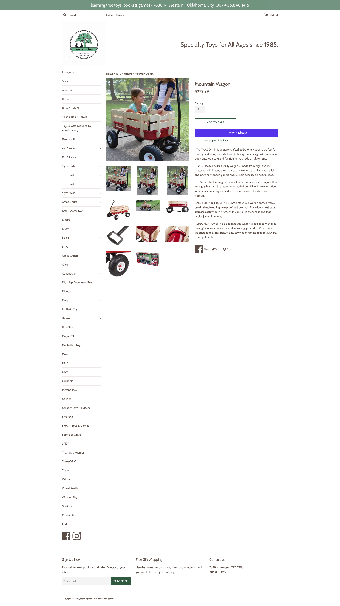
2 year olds (81, 166)
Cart (64, 524)
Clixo (65, 264)
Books (81, 237)
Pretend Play (69, 390)
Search (66, 81)
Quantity (199, 103)
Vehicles (67, 479)
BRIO (65, 246)
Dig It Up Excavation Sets (77, 282)
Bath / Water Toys (72, 211)
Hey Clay (67, 327)
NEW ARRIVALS (71, 108)
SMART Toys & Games (75, 425)
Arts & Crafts (81, 202)
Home (65, 99)
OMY (65, 363)
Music (65, 354)
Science (66, 398)
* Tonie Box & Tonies (74, 117)
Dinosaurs (68, 291)
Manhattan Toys (71, 345)
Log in (109, 14)
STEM (65, 443)
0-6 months (69, 139)
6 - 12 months (81, 148)
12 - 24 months (71, 157)
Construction (81, 273)
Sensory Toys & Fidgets (76, 407)
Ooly (65, 372)
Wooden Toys (70, 497)
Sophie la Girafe (71, 434)
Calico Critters (70, 255)
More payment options (216, 140)
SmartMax (68, 416)
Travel (65, 470)
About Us (67, 90)
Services (67, 506)
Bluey (65, 228)
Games (81, 318)
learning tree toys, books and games (97, 598)
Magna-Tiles (69, 336)
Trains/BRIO (69, 461)
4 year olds (68, 184)
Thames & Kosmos (73, 452)
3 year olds (81, 175)
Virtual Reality (70, 488)
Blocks (66, 219)
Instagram (68, 72)
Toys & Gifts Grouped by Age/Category (76, 128)
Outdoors (67, 381)
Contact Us (68, 515)
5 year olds (81, 193)
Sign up (120, 14)
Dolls (81, 300)
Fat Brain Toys (70, 309)
